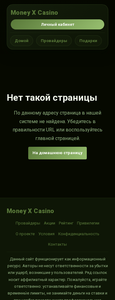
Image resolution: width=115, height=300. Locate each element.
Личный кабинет (57, 24)
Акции (49, 223)
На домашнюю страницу (57, 152)
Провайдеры (54, 40)
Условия (46, 234)
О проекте (25, 234)
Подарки (88, 40)
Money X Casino (34, 12)
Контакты (57, 244)
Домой (22, 40)
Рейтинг (66, 223)
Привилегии (88, 223)
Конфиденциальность (78, 234)
